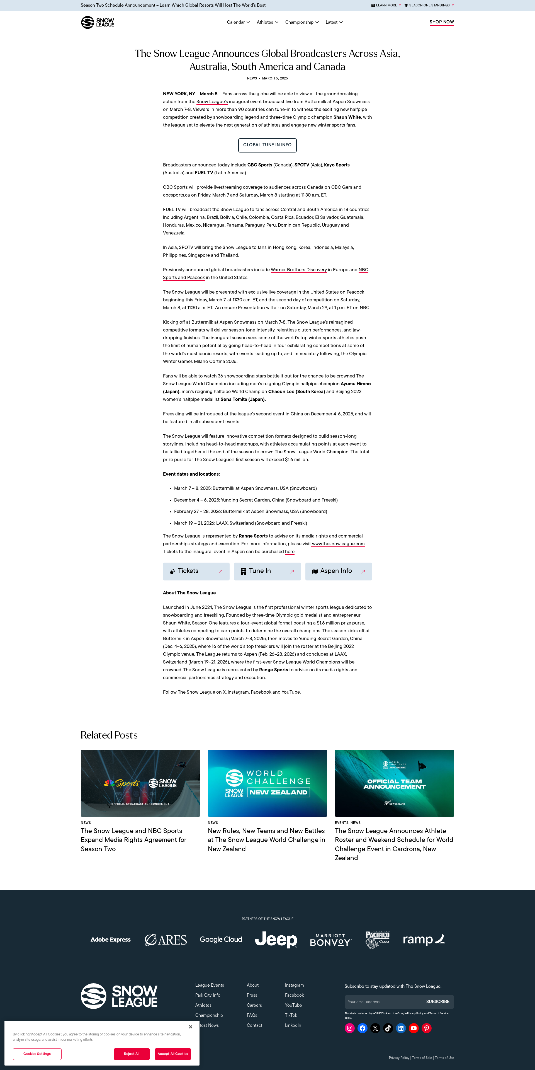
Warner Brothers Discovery (299, 270)
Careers (254, 1005)
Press (252, 995)
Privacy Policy (415, 1013)
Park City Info (207, 995)
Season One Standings (429, 5)
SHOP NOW (442, 22)
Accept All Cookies (173, 1054)
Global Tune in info (267, 145)
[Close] (190, 1027)
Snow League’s (212, 102)
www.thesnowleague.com (338, 544)
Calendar (236, 22)
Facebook (260, 692)
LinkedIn (293, 1025)
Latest (331, 22)
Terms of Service (438, 1013)
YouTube (293, 1005)
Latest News (207, 1025)
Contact (254, 1025)
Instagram (238, 692)
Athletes (265, 22)
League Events (209, 985)
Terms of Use (444, 1058)
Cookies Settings (37, 1054)
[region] (102, 1043)
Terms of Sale (422, 1058)
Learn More (386, 5)
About (253, 985)
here (290, 551)
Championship (299, 22)
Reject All (131, 1054)
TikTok (291, 1015)
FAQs (252, 1015)
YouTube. (291, 692)
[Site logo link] (110, 22)
